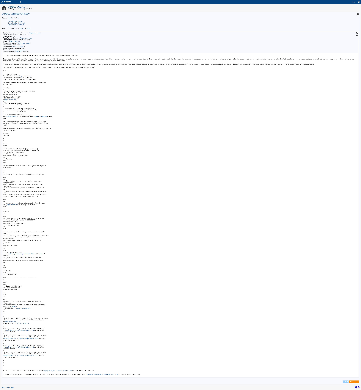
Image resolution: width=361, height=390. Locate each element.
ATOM (346, 382)
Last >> (28, 28)
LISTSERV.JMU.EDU (7, 387)
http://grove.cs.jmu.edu (22, 308)
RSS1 (351, 382)
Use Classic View (13, 18)
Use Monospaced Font (15, 21)
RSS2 (356, 382)
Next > (22, 28)
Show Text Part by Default (16, 23)
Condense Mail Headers (16, 25)
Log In (354, 2)
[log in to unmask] (35, 33)
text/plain (19, 51)
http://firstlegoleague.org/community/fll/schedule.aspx (24, 254)
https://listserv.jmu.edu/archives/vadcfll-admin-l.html (21, 338)
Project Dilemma (14, 41)
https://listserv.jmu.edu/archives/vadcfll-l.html (19, 330)
